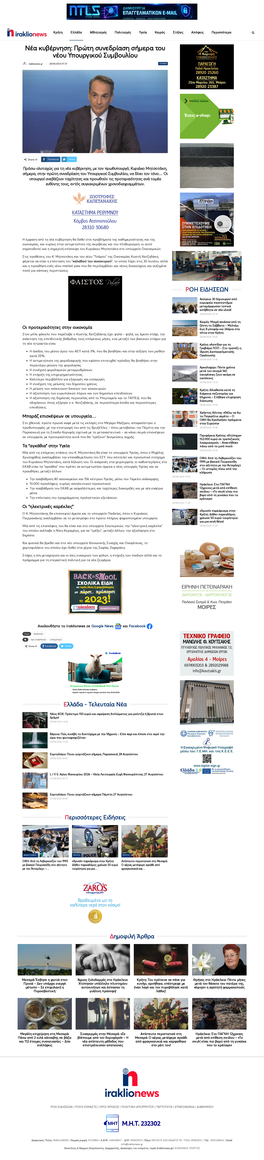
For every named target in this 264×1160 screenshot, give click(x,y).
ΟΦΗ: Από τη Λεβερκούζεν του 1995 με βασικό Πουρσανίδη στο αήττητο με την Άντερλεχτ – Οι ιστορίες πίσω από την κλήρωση (220, 465)
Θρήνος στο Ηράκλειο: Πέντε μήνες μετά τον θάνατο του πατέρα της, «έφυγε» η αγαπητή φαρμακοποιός (219, 983)
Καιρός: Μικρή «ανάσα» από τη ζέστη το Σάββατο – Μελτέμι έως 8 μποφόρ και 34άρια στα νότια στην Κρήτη (220, 327)
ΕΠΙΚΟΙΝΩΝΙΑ (184, 1107)
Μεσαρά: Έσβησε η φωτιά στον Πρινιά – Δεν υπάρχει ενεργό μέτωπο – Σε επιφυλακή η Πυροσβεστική (45, 985)
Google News (103, 626)
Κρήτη (58, 32)
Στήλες (178, 32)
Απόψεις (197, 32)
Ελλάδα (76, 32)
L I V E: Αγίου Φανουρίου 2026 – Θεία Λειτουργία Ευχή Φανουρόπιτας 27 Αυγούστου (106, 774)
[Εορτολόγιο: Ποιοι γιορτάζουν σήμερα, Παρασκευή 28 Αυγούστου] (35, 760)
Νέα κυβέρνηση (38, 640)
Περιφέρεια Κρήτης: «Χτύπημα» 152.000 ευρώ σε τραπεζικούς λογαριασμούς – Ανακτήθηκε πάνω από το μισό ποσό (220, 441)
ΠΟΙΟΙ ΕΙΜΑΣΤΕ (86, 1107)
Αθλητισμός (98, 32)
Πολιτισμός (123, 32)
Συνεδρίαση (56, 640)
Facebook (138, 626)
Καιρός (160, 32)
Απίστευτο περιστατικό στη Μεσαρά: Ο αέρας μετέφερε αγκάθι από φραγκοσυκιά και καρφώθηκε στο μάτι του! (161, 1039)
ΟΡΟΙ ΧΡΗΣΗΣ (109, 1107)
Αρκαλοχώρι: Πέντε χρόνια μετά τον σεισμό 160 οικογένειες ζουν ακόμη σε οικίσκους (217, 372)
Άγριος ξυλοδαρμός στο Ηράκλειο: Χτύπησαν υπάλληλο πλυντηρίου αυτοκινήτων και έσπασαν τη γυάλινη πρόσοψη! (103, 985)
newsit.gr (38, 634)
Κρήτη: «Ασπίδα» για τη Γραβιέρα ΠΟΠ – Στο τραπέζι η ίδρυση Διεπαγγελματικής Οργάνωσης (220, 350)
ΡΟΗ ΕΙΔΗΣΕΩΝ (62, 1107)
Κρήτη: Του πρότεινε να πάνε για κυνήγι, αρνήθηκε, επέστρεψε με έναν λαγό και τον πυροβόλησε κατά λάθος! (161, 985)
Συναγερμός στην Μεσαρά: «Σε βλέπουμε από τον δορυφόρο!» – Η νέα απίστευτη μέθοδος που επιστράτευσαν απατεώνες (102, 1039)
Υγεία (143, 32)
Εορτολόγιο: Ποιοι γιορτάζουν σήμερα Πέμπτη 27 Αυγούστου (91, 794)
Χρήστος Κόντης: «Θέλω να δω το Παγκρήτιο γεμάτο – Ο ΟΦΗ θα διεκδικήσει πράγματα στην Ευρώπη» (220, 418)
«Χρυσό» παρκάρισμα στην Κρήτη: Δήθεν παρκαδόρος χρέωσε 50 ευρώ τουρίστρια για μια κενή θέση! (219, 516)
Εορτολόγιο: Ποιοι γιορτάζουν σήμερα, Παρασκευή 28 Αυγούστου (94, 754)
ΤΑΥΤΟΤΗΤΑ (164, 1107)
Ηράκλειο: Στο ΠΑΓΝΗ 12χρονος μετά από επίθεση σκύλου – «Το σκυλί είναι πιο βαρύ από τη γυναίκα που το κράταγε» (219, 491)
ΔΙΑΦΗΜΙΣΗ (205, 1107)
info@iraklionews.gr (132, 1144)
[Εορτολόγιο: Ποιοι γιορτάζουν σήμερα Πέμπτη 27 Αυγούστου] (35, 801)
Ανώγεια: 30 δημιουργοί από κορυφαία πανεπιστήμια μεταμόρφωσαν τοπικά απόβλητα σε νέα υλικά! (218, 304)
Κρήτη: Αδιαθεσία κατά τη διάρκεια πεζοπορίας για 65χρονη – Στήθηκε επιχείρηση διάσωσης (220, 395)
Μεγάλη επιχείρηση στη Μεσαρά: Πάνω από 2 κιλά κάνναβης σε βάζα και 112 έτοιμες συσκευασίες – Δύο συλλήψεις (44, 1039)
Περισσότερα (221, 32)
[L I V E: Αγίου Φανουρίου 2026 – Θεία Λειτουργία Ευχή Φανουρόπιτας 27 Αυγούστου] (35, 780)
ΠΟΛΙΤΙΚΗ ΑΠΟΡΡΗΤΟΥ (137, 1107)
